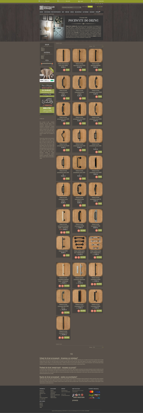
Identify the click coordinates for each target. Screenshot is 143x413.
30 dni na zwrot (47, 1)
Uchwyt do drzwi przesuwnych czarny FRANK (95, 91)
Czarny (43, 48)
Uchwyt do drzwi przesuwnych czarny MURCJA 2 (79, 199)
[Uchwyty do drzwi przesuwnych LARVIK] (96, 269)
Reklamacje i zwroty (42, 393)
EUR (98, 3)
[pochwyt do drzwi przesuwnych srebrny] (79, 269)
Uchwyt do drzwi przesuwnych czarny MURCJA (63, 199)
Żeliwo (42, 58)
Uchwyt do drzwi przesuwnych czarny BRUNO (63, 92)
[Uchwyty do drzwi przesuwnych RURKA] (96, 296)
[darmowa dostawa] (47, 99)
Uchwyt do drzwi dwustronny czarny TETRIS (79, 64)
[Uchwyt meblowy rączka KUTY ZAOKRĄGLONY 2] (96, 243)
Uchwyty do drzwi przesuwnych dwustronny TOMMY (79, 279)
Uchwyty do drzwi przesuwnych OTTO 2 (79, 305)
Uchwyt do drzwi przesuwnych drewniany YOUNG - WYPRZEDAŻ (63, 226)
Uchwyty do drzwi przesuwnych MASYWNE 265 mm (63, 306)
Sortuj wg (90, 46)
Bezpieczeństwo (101, 1)
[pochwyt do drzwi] (63, 189)
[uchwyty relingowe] (79, 296)
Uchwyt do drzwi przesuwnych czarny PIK (95, 198)
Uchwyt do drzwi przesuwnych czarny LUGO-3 (79, 172)
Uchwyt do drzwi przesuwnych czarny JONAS (95, 118)
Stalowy (42, 50)
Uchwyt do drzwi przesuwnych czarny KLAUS (63, 144)
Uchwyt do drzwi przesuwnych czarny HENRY (79, 118)
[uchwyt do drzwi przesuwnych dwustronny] (96, 55)
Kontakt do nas (42, 390)
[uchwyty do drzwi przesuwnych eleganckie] (63, 55)
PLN (102, 3)
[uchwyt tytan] (96, 216)
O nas (40, 396)
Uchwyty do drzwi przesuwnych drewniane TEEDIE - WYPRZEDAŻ (63, 279)
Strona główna (42, 14)
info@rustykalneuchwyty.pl (66, 395)
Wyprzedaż (98, 12)
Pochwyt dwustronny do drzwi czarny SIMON (63, 64)
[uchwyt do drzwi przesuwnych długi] (79, 162)
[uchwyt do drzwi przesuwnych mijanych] (96, 162)
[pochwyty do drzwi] (79, 55)
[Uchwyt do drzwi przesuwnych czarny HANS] (63, 109)
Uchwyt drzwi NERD (63, 251)
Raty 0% (81, 1)
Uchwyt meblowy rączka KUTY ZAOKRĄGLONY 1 (79, 251)
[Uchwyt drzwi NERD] (63, 243)
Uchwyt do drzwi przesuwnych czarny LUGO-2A (63, 172)
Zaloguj (41, 407)
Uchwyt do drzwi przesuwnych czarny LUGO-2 (95, 145)
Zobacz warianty (82, 230)
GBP (100, 3)
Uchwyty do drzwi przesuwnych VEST (63, 332)
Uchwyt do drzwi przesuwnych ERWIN (79, 225)
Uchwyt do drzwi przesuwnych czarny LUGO (79, 144)
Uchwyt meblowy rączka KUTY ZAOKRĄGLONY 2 (95, 251)
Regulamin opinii (53, 396)
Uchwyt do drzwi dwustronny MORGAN (95, 64)
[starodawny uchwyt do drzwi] (96, 136)
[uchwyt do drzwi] (63, 216)
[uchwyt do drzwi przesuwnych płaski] (79, 109)
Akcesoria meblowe (46, 14)
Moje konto (41, 403)
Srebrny (42, 49)
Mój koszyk (41, 404)
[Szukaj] (80, 7)
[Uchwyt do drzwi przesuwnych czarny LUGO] (79, 136)
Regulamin (52, 390)
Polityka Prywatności (53, 397)
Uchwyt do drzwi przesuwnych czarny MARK (96, 171)
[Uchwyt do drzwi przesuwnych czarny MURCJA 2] (79, 189)
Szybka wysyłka (68, 1)
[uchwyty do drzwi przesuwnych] (63, 82)
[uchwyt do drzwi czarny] (79, 82)
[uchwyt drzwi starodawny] (96, 189)
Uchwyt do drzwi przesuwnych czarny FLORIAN (79, 92)
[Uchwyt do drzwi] (63, 296)
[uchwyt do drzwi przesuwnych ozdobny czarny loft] (63, 323)
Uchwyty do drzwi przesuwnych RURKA (95, 305)
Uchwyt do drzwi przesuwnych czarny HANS (63, 118)
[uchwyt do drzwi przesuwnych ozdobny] (63, 162)
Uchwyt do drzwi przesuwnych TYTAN (95, 225)
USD (96, 3)
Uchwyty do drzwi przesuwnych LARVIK (95, 278)
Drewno (42, 55)
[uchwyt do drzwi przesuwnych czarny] (79, 216)
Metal (42, 56)
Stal (42, 57)
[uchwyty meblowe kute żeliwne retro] (79, 243)
